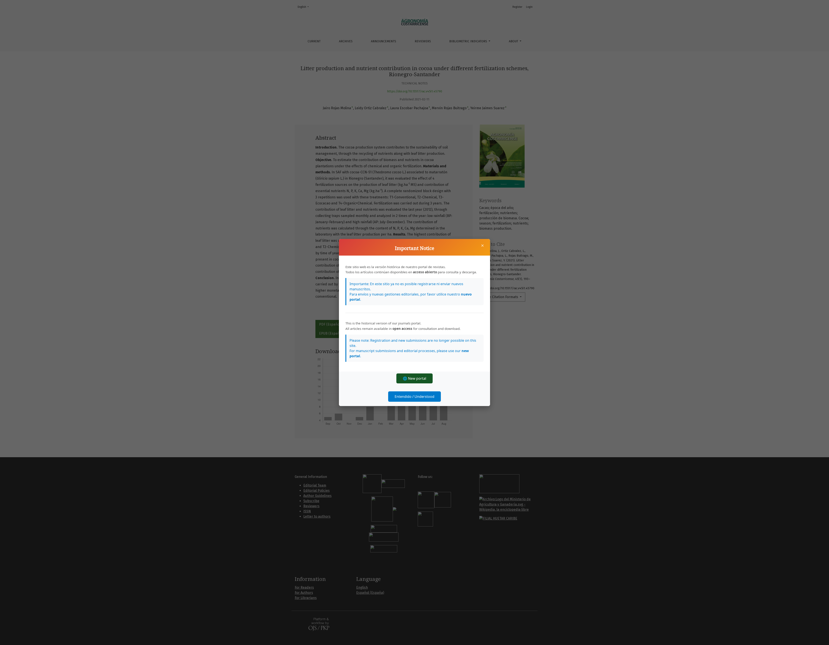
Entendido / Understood (414, 396)
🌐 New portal (414, 378)
